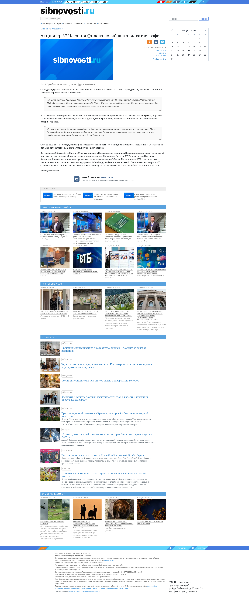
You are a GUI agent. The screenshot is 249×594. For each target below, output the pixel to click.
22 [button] (200, 50)
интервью (66, 429)
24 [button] (172, 55)
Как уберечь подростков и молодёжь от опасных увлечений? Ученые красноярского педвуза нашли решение (119, 237)
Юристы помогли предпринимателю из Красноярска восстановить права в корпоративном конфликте (106, 366)
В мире (57, 23)
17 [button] (172, 50)
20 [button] (189, 50)
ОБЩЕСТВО (161, 51)
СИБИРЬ (162, 53)
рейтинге (128, 165)
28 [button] (194, 55)
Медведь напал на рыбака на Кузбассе (52, 522)
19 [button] (183, 50)
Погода (69, 2)
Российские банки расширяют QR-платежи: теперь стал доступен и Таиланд (54, 236)
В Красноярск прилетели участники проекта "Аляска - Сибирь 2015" (146, 196)
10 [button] (172, 46)
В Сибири (46, 23)
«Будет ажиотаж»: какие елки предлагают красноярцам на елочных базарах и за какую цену (118, 313)
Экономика (103, 23)
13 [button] (189, 46)
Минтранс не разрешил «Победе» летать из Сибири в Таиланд (67, 195)
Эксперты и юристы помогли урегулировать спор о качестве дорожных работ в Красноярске (104, 398)
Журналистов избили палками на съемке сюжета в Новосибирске (54, 312)
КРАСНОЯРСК (57, 2)
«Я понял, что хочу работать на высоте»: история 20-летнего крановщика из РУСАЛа (107, 436)
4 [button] (177, 42)
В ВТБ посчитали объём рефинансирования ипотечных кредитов (85, 271)
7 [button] (194, 42)
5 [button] (183, 42)
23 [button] (205, 50)
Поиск (203, 18)
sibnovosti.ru (109, 560)
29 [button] (200, 55)
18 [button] (178, 50)
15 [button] (200, 46)
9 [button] (205, 42)
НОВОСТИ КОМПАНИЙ (57, 207)
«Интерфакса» (144, 115)
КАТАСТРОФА (160, 55)
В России (67, 23)
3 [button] (172, 42)
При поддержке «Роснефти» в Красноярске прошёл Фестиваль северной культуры (104, 415)
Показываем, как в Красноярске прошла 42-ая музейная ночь (86, 312)
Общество (91, 23)
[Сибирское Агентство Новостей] (67, 10)
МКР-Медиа (55, 19)
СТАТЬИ (48, 337)
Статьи (45, 19)
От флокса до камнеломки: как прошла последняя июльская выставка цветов (104, 475)
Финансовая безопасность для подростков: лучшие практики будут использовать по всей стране (53, 272)
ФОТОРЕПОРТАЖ (53, 283)
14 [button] (194, 46)
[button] (172, 30)
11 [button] (178, 46)
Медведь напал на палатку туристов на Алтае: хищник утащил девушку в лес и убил (119, 523)
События (66, 468)
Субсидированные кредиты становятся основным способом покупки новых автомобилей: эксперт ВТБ (150, 237)
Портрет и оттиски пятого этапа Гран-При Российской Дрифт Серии (102, 455)
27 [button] (189, 55)
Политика (78, 23)
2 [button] (205, 38)
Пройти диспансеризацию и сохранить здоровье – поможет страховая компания (103, 349)
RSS (43, 548)
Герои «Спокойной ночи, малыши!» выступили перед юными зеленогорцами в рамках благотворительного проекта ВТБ (151, 272)
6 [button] (188, 42)
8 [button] (199, 42)
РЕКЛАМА (201, 548)
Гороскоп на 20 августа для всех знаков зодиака (150, 522)
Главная (44, 28)
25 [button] (178, 55)
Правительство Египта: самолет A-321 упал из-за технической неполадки (108, 196)
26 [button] (183, 55)
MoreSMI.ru (96, 592)
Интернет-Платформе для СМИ (80, 592)
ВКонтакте (107, 177)
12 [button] (183, 46)
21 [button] (194, 50)
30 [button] (205, 55)
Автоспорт (67, 450)
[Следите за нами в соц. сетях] (161, 2)
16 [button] (205, 46)
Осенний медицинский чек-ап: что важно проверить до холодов (100, 380)
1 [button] (199, 38)
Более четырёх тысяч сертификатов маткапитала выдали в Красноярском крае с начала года (85, 524)
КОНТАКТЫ (181, 548)
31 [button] (172, 59)
